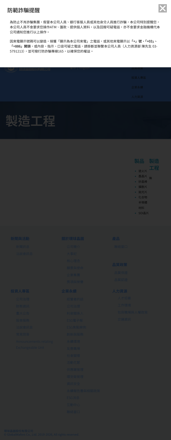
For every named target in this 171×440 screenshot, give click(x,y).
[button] (162, 8)
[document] (85, 220)
